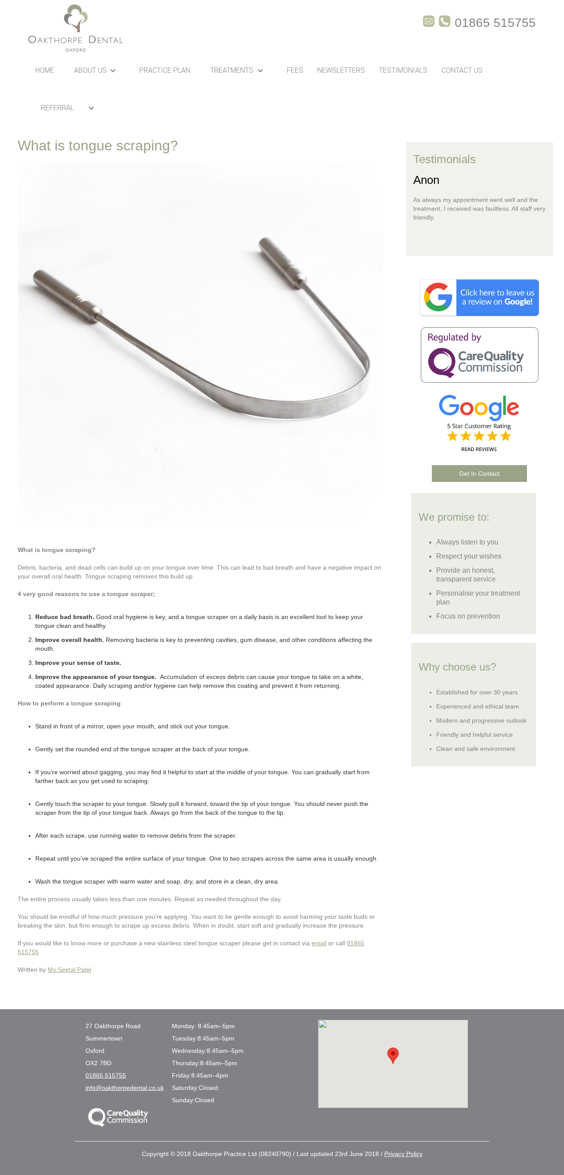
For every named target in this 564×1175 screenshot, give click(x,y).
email (319, 943)
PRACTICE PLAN (164, 70)
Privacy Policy (403, 1153)
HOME (44, 70)
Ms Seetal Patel (69, 969)
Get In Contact (479, 473)
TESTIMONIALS (403, 70)
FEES (295, 70)
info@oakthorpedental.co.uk (124, 1087)
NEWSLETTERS (341, 70)
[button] (96, 70)
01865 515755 (105, 1075)
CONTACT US (462, 70)
